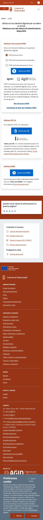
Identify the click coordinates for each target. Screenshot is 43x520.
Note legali (7, 450)
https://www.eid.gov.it (21, 184)
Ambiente (6, 354)
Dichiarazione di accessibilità (13, 454)
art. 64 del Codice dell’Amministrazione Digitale (20, 152)
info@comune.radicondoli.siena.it (19, 418)
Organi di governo (9, 288)
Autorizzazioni (8, 323)
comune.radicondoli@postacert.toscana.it (20, 421)
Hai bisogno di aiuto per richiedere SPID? (21, 107)
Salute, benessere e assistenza (14, 333)
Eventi (5, 397)
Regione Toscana (8, 2)
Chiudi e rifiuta (33, 479)
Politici (5, 298)
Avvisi (5, 382)
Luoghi (5, 394)
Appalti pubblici (8, 337)
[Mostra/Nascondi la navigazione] (4, 8)
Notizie (5, 375)
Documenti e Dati (9, 305)
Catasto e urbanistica (10, 316)
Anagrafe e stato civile (11, 320)
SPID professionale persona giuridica (21, 60)
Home (3, 18)
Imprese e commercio (10, 364)
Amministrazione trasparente (13, 443)
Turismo (6, 340)
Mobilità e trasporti (9, 347)
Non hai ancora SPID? (21, 103)
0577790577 (10, 415)
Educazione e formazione (12, 330)
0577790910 (10, 411)
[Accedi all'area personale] (39, 2)
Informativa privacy (10, 447)
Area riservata (8, 457)
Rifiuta (20, 515)
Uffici (5, 295)
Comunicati (7, 379)
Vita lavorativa (8, 343)
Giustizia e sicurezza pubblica (13, 350)
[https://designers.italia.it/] (21, 473)
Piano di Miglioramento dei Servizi (15, 460)
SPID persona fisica (16, 55)
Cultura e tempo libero (10, 360)
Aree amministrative (10, 291)
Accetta (35, 515)
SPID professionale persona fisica (21, 65)
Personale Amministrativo (12, 301)
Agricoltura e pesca (9, 327)
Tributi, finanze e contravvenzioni (14, 357)
